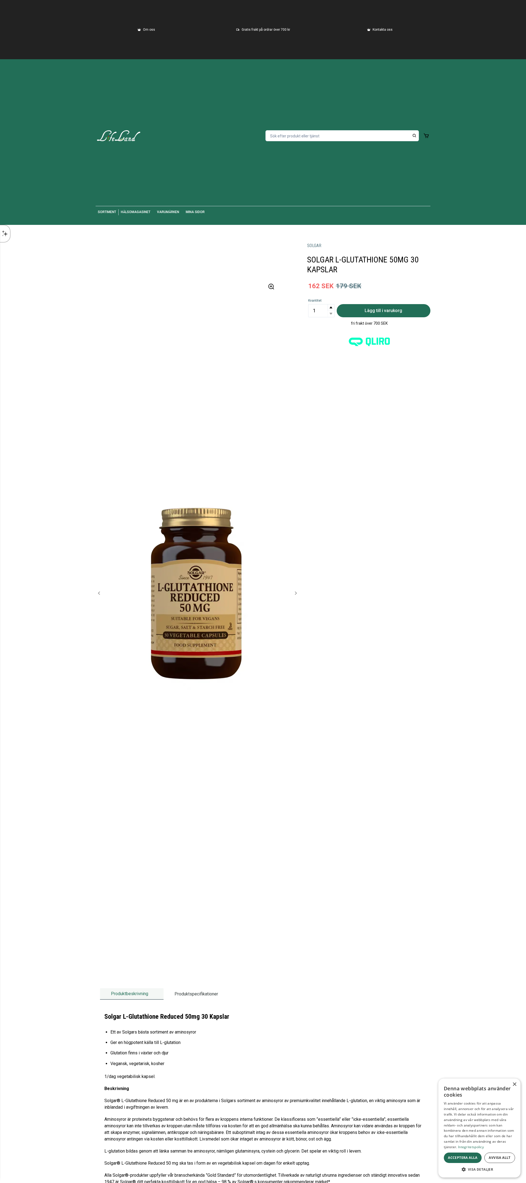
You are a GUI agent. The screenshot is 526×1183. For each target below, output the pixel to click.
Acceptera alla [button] (463, 1157)
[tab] (132, 994)
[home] (119, 135)
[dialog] (479, 1128)
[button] (331, 307)
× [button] (514, 1084)
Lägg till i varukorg (383, 310)
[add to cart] (426, 136)
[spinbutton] (321, 310)
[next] (295, 593)
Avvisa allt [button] (499, 1157)
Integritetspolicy (471, 1147)
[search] (414, 135)
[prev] (99, 593)
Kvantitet (315, 300)
